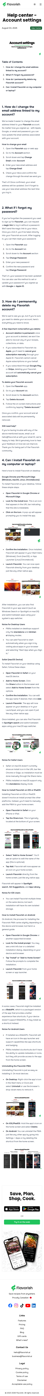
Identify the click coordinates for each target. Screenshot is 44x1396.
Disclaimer (22, 1380)
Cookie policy (22, 1372)
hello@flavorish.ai (22, 1352)
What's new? (22, 1340)
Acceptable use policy (22, 1384)
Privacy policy (22, 1368)
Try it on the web (22, 1222)
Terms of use (22, 1376)
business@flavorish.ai (22, 1356)
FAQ (22, 1328)
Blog (22, 1332)
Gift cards (22, 1336)
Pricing (22, 1324)
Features (22, 1320)
